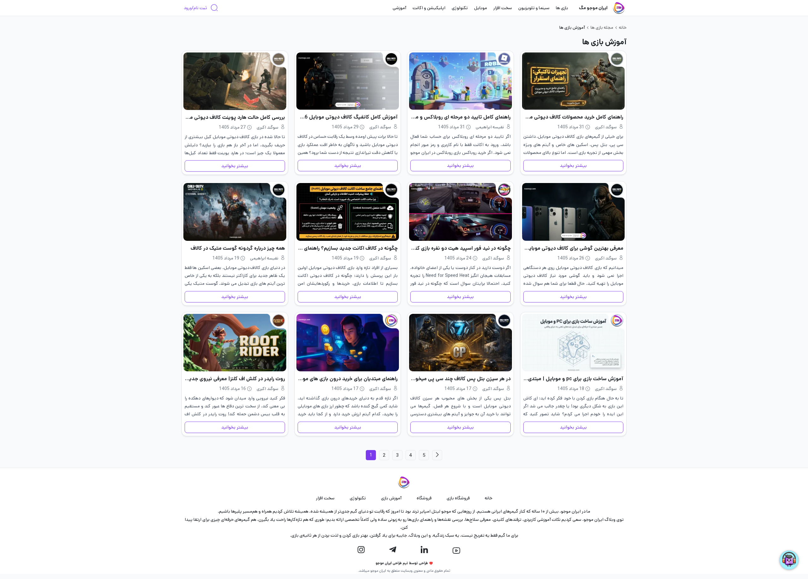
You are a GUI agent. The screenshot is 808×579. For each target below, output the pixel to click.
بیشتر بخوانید (573, 165)
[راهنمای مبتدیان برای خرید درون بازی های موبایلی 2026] (347, 342)
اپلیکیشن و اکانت (429, 8)
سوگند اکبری (606, 127)
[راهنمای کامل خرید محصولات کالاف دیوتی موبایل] (573, 81)
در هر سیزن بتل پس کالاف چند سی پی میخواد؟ (460, 378)
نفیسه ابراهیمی (490, 127)
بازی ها (562, 8)
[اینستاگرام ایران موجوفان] (361, 550)
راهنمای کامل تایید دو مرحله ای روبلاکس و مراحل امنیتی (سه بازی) (460, 117)
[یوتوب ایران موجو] (456, 550)
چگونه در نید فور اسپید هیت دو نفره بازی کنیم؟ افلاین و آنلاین (460, 248)
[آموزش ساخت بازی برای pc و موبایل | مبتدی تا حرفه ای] (573, 342)
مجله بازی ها (602, 27)
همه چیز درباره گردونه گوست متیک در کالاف (238, 248)
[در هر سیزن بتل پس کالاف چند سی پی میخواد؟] (460, 342)
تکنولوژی (460, 8)
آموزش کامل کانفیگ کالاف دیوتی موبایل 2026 (348, 117)
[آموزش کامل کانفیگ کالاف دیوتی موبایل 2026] (347, 81)
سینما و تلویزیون (534, 8)
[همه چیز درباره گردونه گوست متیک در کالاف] (234, 212)
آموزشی (399, 8)
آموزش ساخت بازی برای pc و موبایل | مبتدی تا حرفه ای (573, 378)
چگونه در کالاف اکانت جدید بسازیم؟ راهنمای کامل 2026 (348, 248)
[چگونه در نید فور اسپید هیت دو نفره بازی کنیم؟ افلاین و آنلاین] (460, 212)
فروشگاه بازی (458, 498)
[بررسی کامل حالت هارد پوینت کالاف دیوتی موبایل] (234, 81)
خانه (623, 27)
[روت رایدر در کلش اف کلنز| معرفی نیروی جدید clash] (234, 342)
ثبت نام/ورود (195, 8)
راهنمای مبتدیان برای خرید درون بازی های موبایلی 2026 (348, 378)
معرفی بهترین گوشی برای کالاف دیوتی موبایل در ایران (573, 248)
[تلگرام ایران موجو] (392, 550)
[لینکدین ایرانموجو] (424, 550)
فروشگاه (424, 498)
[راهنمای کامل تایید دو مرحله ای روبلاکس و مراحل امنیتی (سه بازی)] (460, 81)
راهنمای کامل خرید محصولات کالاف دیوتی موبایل (573, 117)
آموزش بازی (391, 498)
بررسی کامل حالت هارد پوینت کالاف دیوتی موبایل (235, 117)
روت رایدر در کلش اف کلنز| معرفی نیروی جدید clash (235, 378)
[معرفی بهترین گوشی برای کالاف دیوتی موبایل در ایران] (573, 212)
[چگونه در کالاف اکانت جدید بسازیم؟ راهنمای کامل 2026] (347, 212)
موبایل (480, 8)
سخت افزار (502, 8)
